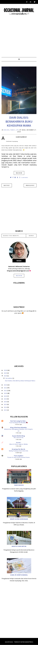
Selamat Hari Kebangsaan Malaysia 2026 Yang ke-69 (18, 430)
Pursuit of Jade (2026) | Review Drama (18, 457)
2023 (5, 385)
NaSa (11, 642)
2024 (5, 376)
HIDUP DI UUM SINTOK (19, 546)
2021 (5, 390)
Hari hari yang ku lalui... (18, 421)
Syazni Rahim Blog (18, 436)
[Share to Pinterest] (15, 177)
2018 (5, 399)
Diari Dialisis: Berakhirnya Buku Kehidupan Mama (19, 121)
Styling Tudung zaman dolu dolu (18, 451)
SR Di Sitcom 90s (18, 437)
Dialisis (6, 130)
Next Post (7, 185)
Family (12, 130)
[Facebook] (26, 2)
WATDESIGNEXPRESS (26, 642)
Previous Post (30, 185)
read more (19, 275)
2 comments (24, 177)
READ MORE (19, 173)
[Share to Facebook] (13, 177)
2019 (5, 396)
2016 (5, 402)
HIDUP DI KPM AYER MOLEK (19, 519)
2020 (5, 393)
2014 (5, 407)
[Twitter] (34, 2)
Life (17, 130)
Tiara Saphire (18, 456)
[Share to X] (11, 177)
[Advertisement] (19, 34)
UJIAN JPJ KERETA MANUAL (19, 575)
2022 (5, 388)
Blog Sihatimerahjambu (18, 427)
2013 (5, 410)
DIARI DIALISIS (19, 485)
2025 (5, 373)
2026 (5, 370)
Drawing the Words (18, 449)
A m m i (18, 442)
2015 (5, 404)
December (9, 378)
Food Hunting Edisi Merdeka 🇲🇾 (18, 422)
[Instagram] (30, 2)
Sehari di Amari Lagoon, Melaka (18, 444)
